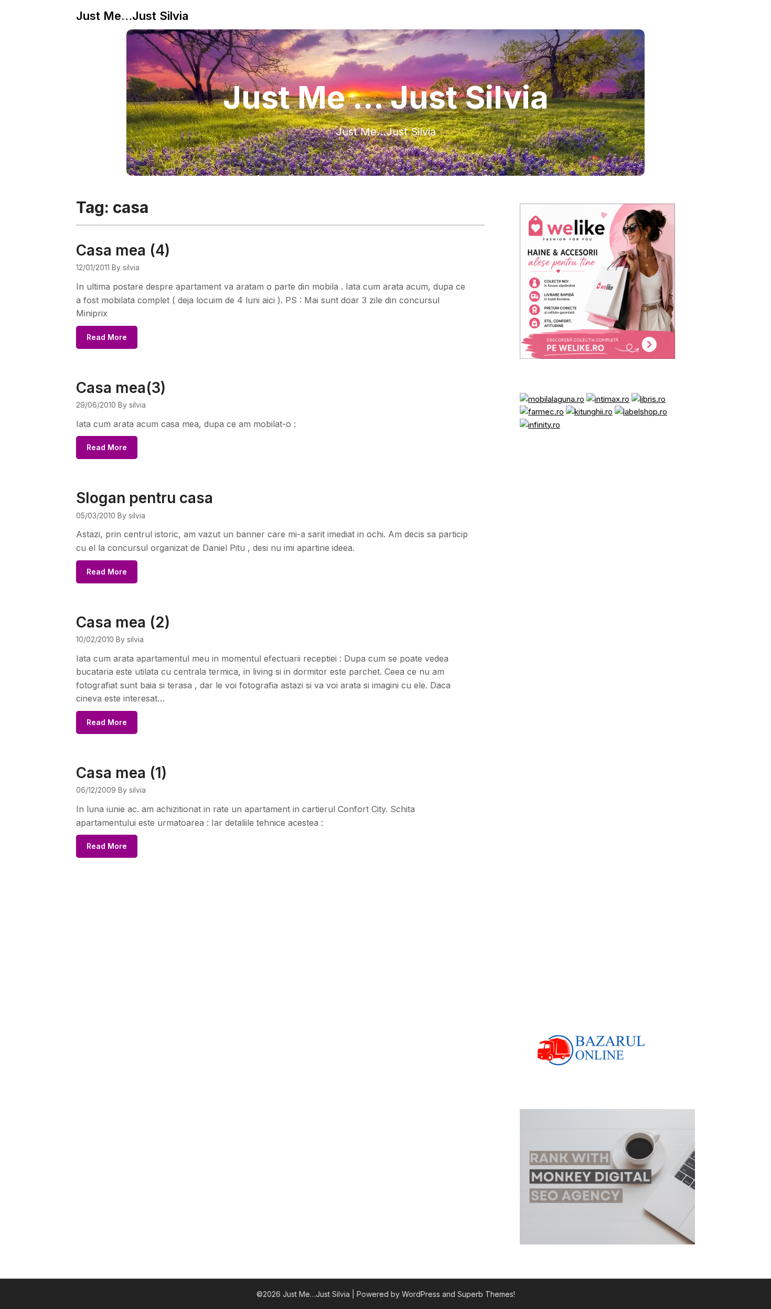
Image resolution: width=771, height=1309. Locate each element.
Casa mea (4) (123, 250)
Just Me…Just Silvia (132, 16)
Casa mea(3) (121, 388)
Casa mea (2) (123, 622)
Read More (107, 337)
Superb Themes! (486, 1294)
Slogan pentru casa (144, 498)
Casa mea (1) (121, 773)
